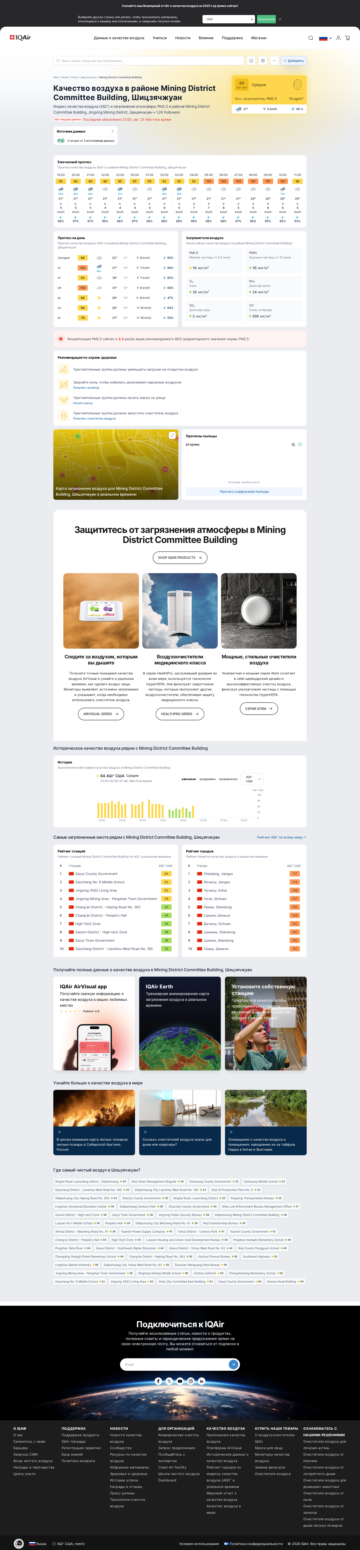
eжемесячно (228, 779)
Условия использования (199, 1544)
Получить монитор (86, 387)
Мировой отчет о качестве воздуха (222, 1496)
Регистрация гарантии (81, 1448)
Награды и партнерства (33, 1467)
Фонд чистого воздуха (32, 1461)
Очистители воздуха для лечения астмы (324, 1444)
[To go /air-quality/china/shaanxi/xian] (245, 949)
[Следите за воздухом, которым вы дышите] (101, 611)
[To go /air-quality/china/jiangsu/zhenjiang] (245, 874)
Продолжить (266, 19)
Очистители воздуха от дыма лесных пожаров (323, 1522)
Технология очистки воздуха (127, 1502)
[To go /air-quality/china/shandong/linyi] (245, 907)
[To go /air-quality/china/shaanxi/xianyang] (245, 915)
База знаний (72, 1454)
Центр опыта (24, 1474)
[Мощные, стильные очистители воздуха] (259, 611)
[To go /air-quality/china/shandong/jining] (245, 940)
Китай (64, 77)
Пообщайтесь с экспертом (171, 1457)
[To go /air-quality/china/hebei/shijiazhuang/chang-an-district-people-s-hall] (117, 915)
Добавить (296, 61)
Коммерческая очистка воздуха (178, 1438)
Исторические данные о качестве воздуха (228, 1457)
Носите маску (83, 403)
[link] (310, 38)
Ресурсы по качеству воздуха (128, 1457)
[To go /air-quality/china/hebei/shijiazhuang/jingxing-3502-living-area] (117, 890)
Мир (56, 77)
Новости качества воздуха (126, 1438)
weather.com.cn (250, 482)
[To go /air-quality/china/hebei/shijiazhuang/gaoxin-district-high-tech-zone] (117, 932)
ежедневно (208, 779)
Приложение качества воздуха (226, 1438)
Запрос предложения (176, 1448)
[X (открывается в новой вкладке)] (169, 1381)
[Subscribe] (233, 1364)
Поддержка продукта (80, 1435)
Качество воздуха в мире (224, 1509)
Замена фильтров (270, 1467)
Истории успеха (124, 1480)
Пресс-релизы (122, 1493)
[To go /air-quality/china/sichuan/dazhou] (245, 924)
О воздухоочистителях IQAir (275, 1438)
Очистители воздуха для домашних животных (324, 1483)
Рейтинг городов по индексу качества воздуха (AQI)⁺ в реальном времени (224, 1477)
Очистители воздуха (273, 1474)
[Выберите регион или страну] (325, 38)
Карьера (20, 1448)
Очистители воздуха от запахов (323, 1509)
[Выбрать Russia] (325, 38)
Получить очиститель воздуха (94, 418)
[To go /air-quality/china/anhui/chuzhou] (245, 890)
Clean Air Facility (172, 1467)
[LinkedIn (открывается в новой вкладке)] (201, 1381)
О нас (18, 1435)
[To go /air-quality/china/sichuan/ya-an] (245, 899)
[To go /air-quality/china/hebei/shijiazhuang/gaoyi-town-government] (117, 940)
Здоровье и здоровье (129, 1474)
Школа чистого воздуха (179, 1474)
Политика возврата (78, 1461)
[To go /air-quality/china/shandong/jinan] (245, 932)
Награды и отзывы (126, 1487)
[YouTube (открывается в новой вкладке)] (180, 1381)
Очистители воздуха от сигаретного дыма (323, 1470)
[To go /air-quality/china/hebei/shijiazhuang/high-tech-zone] (117, 924)
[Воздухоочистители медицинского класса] (180, 611)
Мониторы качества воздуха (272, 1457)
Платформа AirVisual (224, 1448)
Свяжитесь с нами (29, 1441)
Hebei (74, 77)
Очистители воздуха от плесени (323, 1457)
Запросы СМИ (25, 1454)
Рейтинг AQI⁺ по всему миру (280, 837)
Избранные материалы (129, 1467)
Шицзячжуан (89, 77)
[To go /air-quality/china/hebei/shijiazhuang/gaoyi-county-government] (117, 874)
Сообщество (121, 1448)
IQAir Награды (74, 1441)
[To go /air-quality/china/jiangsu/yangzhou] (245, 882)
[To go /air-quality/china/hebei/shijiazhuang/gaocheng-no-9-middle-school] (117, 882)
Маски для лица (269, 1448)
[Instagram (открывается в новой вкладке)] (191, 1381)
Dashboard (167, 1480)
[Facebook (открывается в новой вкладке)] (158, 1381)
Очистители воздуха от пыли (323, 1496)
